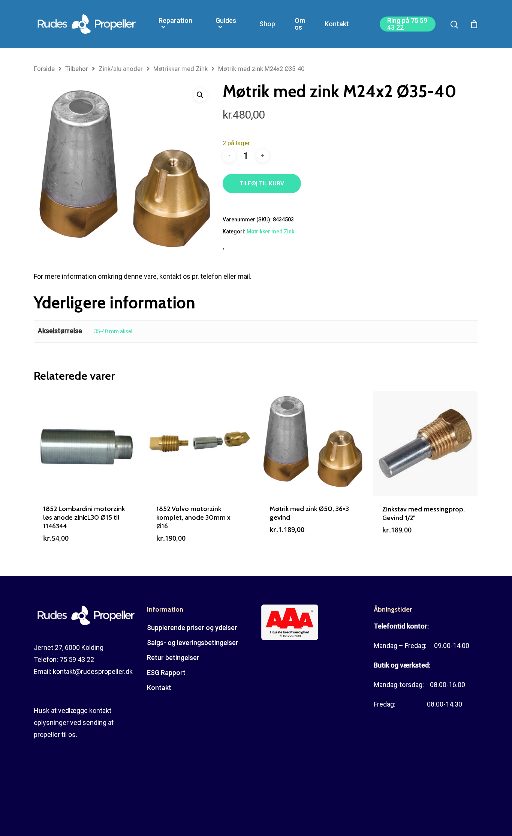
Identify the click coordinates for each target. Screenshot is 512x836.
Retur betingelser (173, 658)
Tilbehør (76, 68)
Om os (300, 24)
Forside (44, 68)
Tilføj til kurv (262, 183)
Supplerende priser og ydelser (192, 628)
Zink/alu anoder (121, 68)
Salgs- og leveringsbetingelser (192, 643)
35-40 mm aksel (113, 331)
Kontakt (337, 24)
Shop (267, 24)
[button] (200, 95)
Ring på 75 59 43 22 (407, 24)
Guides (226, 20)
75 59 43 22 (77, 659)
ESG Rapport (166, 673)
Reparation (175, 20)
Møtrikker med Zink (180, 68)
